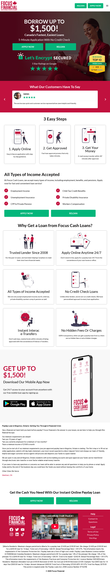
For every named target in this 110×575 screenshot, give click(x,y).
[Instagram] (11, 534)
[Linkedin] (17, 534)
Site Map (93, 538)
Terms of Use (93, 532)
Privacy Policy (93, 535)
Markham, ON (7, 475)
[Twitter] (17, 529)
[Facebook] (11, 529)
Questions (93, 522)
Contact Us (93, 519)
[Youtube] (22, 529)
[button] (107, 5)
